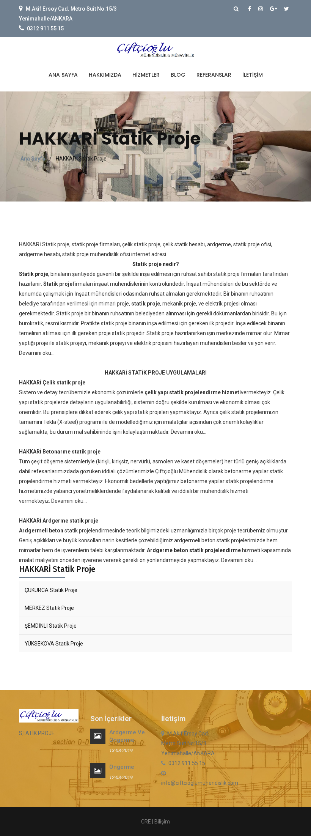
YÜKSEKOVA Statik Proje (54, 644)
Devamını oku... (37, 353)
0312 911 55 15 (45, 28)
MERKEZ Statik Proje (49, 608)
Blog (178, 75)
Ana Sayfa (63, 75)
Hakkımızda (105, 75)
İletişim (252, 75)
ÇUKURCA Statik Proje (51, 590)
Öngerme (121, 767)
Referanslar (213, 75)
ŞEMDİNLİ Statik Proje (51, 626)
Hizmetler (146, 75)
